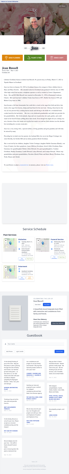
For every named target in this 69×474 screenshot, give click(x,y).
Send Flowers (29, 277)
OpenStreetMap (36, 469)
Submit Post (59, 351)
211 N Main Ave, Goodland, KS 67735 (27, 254)
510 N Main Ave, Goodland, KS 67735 (27, 273)
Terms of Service (39, 466)
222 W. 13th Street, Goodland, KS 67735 (59, 253)
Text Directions (21, 259)
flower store (49, 165)
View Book (37, 304)
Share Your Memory (58, 323)
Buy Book (46, 304)
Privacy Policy (30, 466)
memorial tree (24, 165)
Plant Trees (29, 259)
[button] (10, 243)
